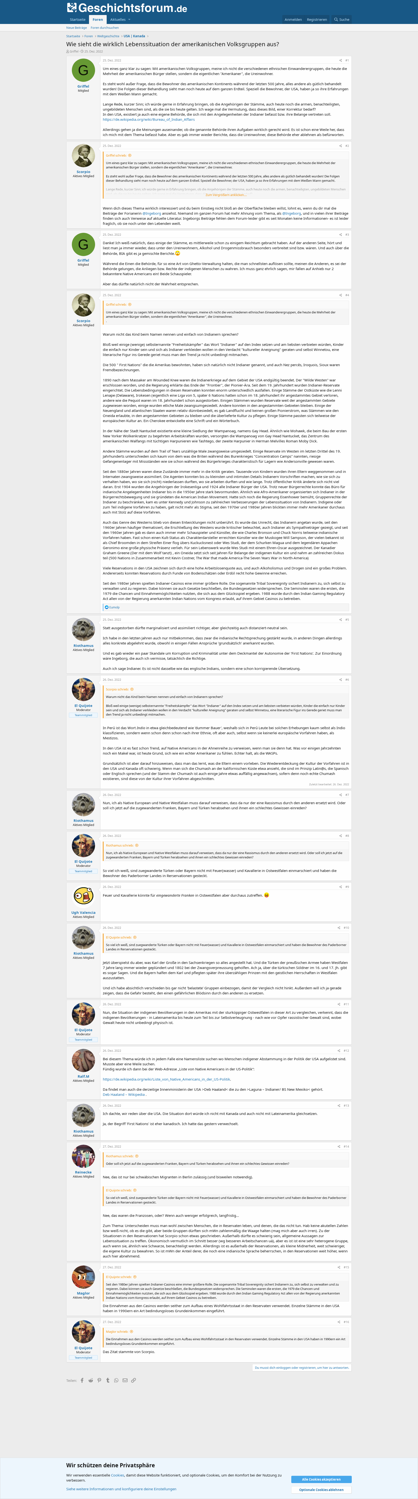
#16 (346, 1322)
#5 (347, 620)
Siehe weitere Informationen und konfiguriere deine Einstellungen (121, 1488)
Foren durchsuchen (105, 27)
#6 (347, 680)
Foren (98, 19)
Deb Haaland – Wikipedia (124, 1094)
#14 (346, 1146)
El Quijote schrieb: (119, 937)
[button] (129, 19)
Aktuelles (118, 19)
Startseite (77, 19)
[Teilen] (341, 60)
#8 (347, 836)
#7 (347, 795)
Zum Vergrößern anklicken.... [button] (226, 195)
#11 (346, 1004)
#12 (346, 1051)
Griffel (74, 51)
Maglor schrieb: (117, 1331)
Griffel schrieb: (116, 155)
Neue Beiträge (76, 27)
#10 (346, 928)
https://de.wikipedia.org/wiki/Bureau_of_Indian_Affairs (149, 119)
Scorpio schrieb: (117, 689)
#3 (347, 235)
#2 (347, 146)
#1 (347, 60)
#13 (346, 1106)
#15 (346, 1267)
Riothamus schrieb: (120, 845)
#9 (347, 887)
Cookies (117, 1475)
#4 (347, 295)
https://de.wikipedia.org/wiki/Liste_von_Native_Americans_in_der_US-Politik (166, 1079)
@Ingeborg (151, 213)
